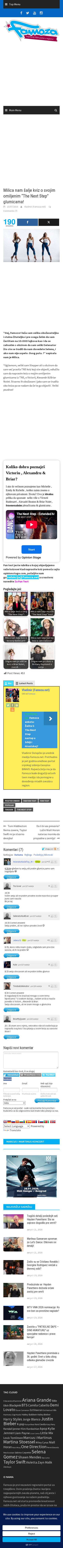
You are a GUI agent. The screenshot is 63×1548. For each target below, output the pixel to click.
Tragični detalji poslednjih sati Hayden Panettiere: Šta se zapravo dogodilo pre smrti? (42, 1219)
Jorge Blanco (31, 1419)
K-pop (20, 1424)
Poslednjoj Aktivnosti (43, 854)
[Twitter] (8, 705)
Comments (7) (10, 210)
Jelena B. (17, 940)
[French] (37, 1121)
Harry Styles (12, 1419)
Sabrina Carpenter (23, 1452)
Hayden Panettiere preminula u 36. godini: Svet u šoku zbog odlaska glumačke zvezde (43, 1357)
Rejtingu (28, 854)
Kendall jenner (12, 1429)
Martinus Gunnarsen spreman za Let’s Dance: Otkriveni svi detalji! (42, 1242)
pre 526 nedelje (36, 986)
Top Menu (14, 4)
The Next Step (24, 809)
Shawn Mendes (29, 1457)
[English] (5, 1121)
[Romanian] (25, 1121)
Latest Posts (26, 683)
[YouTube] (12, 709)
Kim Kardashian (30, 1428)
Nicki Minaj (16, 1447)
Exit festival (47, 1410)
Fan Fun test (29, 801)
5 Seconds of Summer (12, 1401)
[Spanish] (29, 1121)
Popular (9, 805)
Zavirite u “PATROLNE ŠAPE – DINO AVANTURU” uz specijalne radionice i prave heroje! (43, 1332)
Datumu (18, 854)
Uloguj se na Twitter (48, 1075)
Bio (9, 683)
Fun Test (44, 801)
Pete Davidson (8, 1453)
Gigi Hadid (16, 1414)
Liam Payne (22, 1433)
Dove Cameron (22, 1410)
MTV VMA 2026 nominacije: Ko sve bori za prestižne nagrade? (43, 1309)
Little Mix (46, 1433)
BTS (25, 1405)
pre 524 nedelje (32, 1019)
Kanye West (29, 1424)
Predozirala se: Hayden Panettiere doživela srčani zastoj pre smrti (40, 1288)
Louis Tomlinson (13, 1438)
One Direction (34, 1446)
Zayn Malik (45, 1462)
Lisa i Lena (35, 1433)
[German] (9, 1121)
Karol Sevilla (40, 1424)
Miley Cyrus (42, 1442)
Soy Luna (46, 1457)
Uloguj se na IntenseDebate (11, 1075)
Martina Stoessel (19, 1442)
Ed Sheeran (36, 1410)
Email (24, 1083)
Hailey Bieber (44, 1414)
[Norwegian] (53, 1121)
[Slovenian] (13, 1121)
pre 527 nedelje (28, 886)
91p (24, 940)
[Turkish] (33, 1121)
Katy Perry (50, 1424)
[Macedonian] (17, 1121)
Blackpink (15, 1405)
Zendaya (7, 1467)
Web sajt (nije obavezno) (46, 1085)
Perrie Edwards (53, 1447)
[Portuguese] (45, 1121)
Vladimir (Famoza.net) (35, 206)
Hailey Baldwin (29, 1414)
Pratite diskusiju (57, 848)
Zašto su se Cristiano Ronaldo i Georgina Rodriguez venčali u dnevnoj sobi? (43, 1265)
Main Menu (15, 110)
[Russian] (41, 1121)
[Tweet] (48, 222)
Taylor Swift (14, 1462)
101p (38, 862)
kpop (43, 1429)
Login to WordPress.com (30, 1075)
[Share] (27, 222)
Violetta (31, 1462)
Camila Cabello (39, 1405)
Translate (15, 1130)
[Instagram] (17, 705)
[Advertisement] (31, 75)
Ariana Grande (36, 1400)
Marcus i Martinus (37, 1437)
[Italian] (49, 1121)
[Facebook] (12, 705)
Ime (5, 1083)
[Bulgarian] (21, 1121)
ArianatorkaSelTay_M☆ (23, 861)
